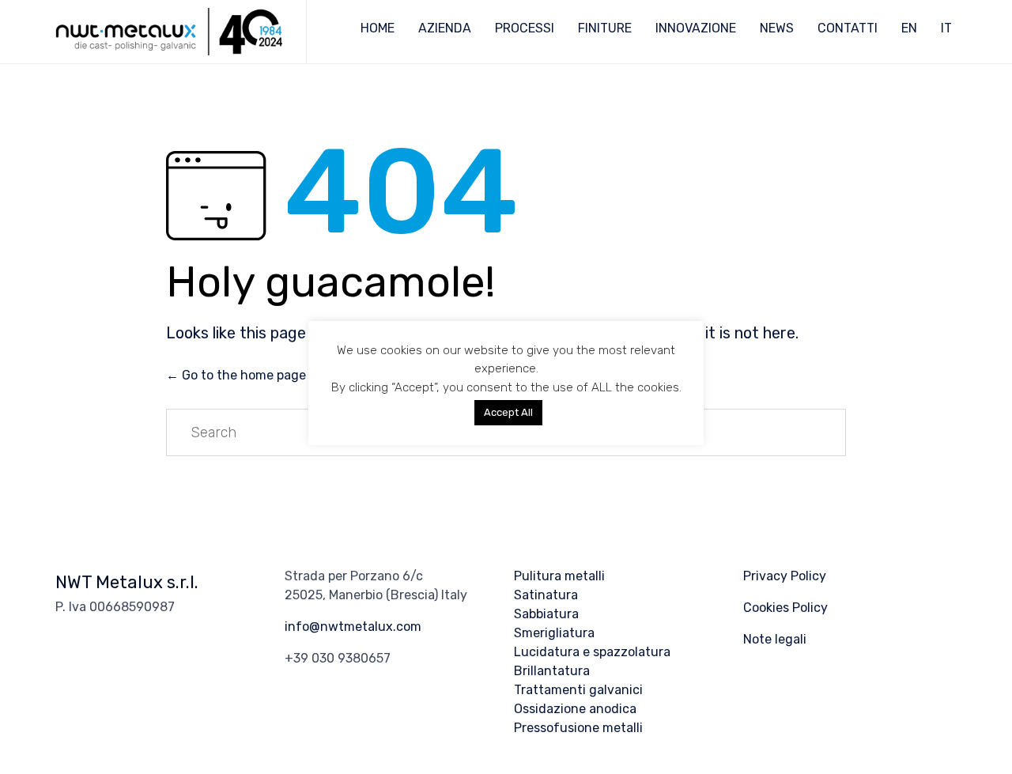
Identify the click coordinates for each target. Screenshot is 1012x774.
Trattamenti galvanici (578, 689)
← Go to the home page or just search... (283, 375)
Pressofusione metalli (578, 727)
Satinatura (546, 594)
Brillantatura (552, 670)
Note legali (774, 639)
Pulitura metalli (559, 575)
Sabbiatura (546, 613)
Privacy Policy (784, 575)
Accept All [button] (508, 412)
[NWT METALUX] (168, 31)
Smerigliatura (554, 632)
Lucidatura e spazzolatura (592, 651)
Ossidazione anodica (575, 708)
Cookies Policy (785, 607)
